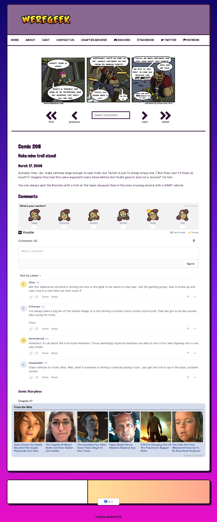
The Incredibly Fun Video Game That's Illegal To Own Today (91, 447)
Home (15, 40)
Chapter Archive (94, 40)
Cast (46, 40)
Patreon (192, 40)
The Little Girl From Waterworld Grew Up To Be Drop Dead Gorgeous (186, 447)
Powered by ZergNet (193, 455)
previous (74, 122)
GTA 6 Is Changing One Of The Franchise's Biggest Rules (156, 447)
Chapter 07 (25, 401)
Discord (123, 40)
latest (165, 122)
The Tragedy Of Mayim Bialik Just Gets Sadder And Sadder (59, 447)
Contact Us (65, 40)
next (145, 122)
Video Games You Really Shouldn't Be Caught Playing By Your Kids (28, 447)
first (51, 122)
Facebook (146, 40)
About (30, 40)
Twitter (170, 40)
